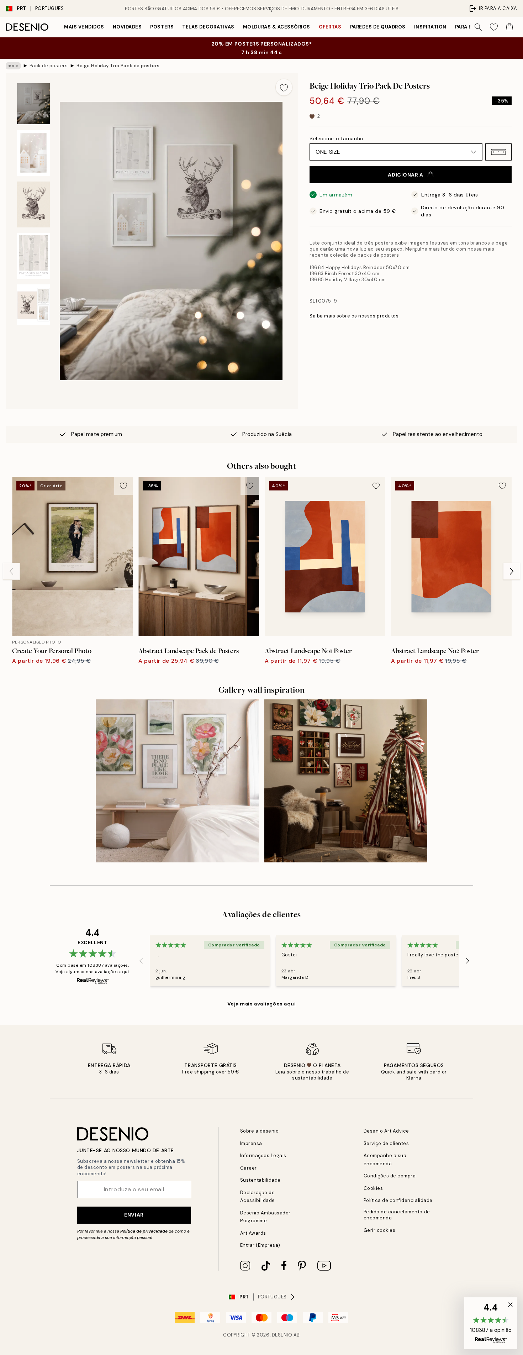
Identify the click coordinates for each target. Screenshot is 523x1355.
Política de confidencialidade (398, 1200)
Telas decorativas (208, 27)
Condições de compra (390, 1176)
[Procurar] (478, 27)
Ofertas (330, 27)
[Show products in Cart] (509, 27)
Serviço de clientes (386, 1143)
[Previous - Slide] (11, 571)
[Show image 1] (33, 103)
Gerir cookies (380, 1230)
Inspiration (430, 27)
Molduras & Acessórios (276, 27)
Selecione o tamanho (337, 138)
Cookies (373, 1188)
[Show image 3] (33, 204)
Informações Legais (263, 1155)
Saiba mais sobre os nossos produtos (354, 316)
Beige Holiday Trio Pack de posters (118, 66)
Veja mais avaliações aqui (261, 1004)
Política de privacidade (144, 1231)
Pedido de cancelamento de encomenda (397, 1215)
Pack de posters (49, 66)
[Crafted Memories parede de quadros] (345, 780)
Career (248, 1168)
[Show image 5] (33, 304)
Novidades (127, 27)
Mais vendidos (84, 27)
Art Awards (253, 1233)
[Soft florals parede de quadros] (177, 780)
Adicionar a (405, 175)
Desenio (282, 1335)
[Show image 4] (33, 256)
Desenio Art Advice (386, 1131)
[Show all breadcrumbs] (13, 65)
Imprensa (251, 1143)
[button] (498, 152)
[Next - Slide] (511, 571)
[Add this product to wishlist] (283, 87)
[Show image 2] (33, 153)
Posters (162, 27)
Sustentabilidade (260, 1180)
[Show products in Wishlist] (494, 27)
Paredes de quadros (378, 27)
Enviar (133, 1215)
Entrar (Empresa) (260, 1245)
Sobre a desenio (259, 1131)
